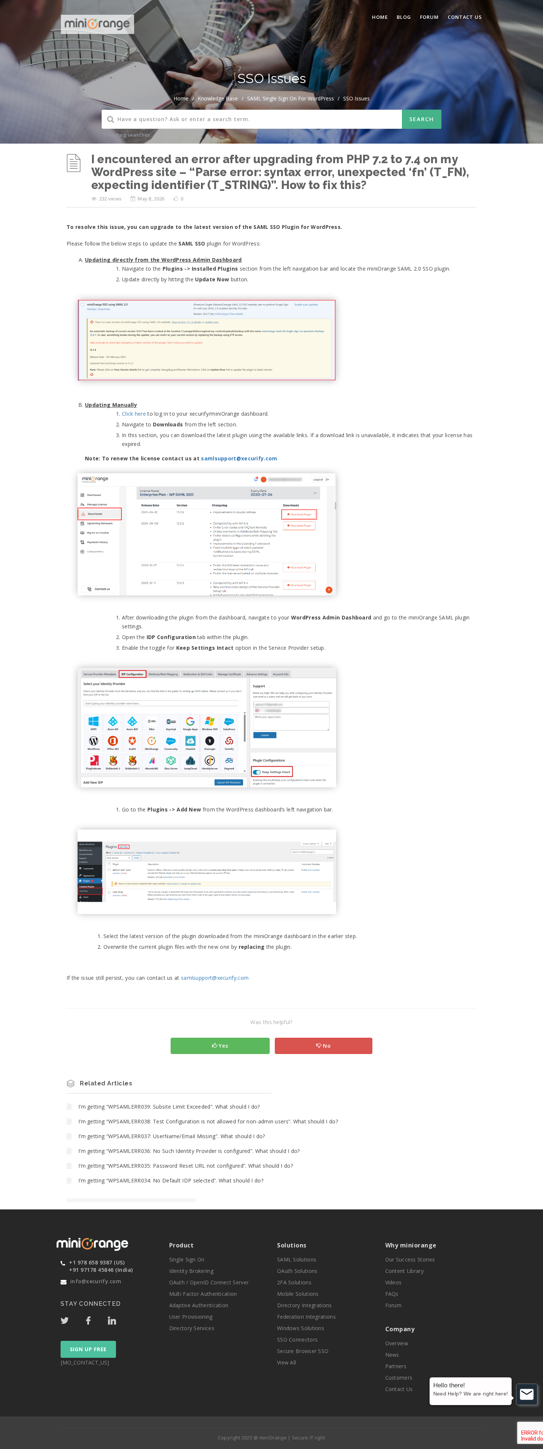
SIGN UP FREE (88, 1349)
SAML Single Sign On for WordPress (290, 98)
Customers (399, 1377)
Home (380, 17)
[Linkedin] (119, 1318)
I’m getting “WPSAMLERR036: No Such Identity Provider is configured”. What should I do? (189, 1150)
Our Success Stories (410, 1259)
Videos (393, 1282)
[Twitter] (72, 1318)
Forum (429, 17)
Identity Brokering (191, 1270)
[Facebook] (96, 1318)
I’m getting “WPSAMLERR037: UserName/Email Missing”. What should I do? (171, 1136)
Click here (134, 413)
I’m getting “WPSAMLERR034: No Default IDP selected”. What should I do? (170, 1180)
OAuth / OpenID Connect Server (209, 1282)
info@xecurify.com (95, 1281)
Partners (395, 1366)
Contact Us (465, 17)
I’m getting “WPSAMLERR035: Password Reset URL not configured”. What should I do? (185, 1165)
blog (404, 17)
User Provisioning (191, 1316)
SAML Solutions (296, 1259)
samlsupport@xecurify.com (239, 458)
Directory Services (191, 1328)
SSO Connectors (297, 1339)
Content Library (404, 1270)
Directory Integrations (304, 1305)
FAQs (392, 1293)
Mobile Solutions (298, 1293)
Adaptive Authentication (199, 1305)
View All (286, 1362)
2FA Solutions (294, 1282)
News (392, 1354)
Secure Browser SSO (302, 1350)
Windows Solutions (300, 1328)
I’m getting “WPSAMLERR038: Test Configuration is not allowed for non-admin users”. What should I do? (208, 1121)
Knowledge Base (218, 98)
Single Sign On (187, 1259)
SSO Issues (356, 98)
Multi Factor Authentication (203, 1293)
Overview (396, 1343)
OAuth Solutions (297, 1270)
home (181, 98)
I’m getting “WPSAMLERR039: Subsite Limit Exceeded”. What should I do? (169, 1106)
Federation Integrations (306, 1316)
